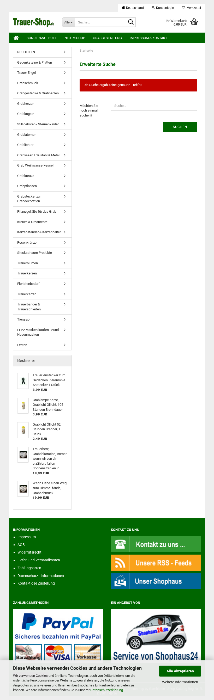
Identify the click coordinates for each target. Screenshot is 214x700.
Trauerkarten (26, 294)
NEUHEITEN (26, 52)
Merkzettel (193, 8)
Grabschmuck (27, 83)
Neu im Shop (74, 38)
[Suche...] (131, 22)
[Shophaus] (156, 581)
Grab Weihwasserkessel (35, 165)
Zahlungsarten (29, 568)
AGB (21, 545)
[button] (133, 8)
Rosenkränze (27, 242)
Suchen (180, 127)
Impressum (26, 537)
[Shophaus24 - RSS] (156, 562)
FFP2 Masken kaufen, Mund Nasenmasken (38, 332)
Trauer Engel (26, 73)
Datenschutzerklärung (106, 690)
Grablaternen (26, 135)
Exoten (22, 345)
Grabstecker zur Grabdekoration (29, 198)
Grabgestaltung (107, 38)
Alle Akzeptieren (180, 671)
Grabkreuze (25, 176)
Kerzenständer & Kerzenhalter (39, 232)
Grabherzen (25, 104)
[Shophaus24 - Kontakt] (156, 544)
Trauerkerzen (27, 273)
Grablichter (25, 145)
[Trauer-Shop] (33, 22)
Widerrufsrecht (29, 552)
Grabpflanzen (27, 186)
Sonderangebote (42, 38)
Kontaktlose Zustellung (36, 583)
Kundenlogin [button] (164, 8)
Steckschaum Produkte (34, 253)
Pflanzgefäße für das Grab (36, 211)
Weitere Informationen (180, 682)
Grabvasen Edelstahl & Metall (38, 155)
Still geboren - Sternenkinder (38, 124)
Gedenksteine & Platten (34, 62)
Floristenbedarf (28, 284)
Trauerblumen (27, 263)
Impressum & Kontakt (148, 38)
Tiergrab (23, 319)
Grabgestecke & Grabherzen (38, 93)
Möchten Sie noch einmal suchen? (89, 110)
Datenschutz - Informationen (40, 576)
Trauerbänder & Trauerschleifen (29, 306)
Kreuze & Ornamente (32, 222)
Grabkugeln (25, 114)
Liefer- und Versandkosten (38, 560)
